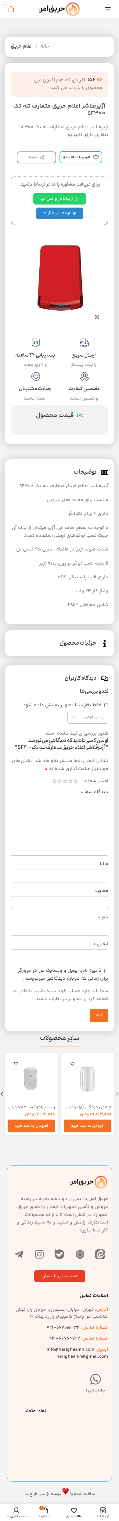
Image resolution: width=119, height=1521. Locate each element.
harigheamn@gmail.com (82, 1356)
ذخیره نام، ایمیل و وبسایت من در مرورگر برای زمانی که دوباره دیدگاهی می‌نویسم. (63, 974)
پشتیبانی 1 (95, 1390)
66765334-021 (77, 1327)
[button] (87, 1126)
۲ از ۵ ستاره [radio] (70, 781)
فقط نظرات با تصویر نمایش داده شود (62, 705)
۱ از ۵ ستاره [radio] (75, 781)
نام (103, 917)
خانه (44, 46)
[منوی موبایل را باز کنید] (108, 9)
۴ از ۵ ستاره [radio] (59, 781)
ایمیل (100, 944)
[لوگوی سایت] (59, 9)
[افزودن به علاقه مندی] (72, 1064)
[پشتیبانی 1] (95, 1379)
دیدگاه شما (94, 792)
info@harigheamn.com (70, 1349)
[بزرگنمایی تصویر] (97, 317)
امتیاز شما (96, 781)
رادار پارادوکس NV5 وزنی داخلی (31, 1110)
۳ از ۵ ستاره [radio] (64, 781)
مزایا (104, 864)
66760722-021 (78, 1338)
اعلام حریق (22, 46)
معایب (101, 891)
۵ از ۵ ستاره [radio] (54, 781)
